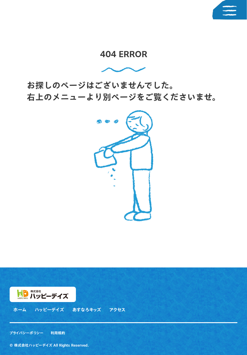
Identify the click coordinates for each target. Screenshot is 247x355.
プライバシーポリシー (26, 332)
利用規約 (58, 332)
